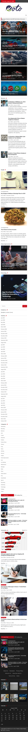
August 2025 (3, 342)
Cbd (2, 433)
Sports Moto (13, 728)
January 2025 (3, 358)
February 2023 (4, 409)
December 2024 (4, 360)
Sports (2, 480)
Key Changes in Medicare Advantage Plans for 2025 (13, 193)
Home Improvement (6, 261)
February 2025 (4, 356)
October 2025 (3, 338)
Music (2, 469)
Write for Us (8, 673)
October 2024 (3, 364)
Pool (2, 475)
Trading (2, 489)
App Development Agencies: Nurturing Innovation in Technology (12, 294)
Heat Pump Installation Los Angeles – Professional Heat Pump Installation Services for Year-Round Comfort (13, 265)
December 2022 (4, 414)
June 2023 (3, 400)
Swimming (3, 484)
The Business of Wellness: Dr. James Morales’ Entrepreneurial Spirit (17, 102)
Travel (2, 491)
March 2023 (3, 407)
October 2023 (3, 391)
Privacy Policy (19, 670)
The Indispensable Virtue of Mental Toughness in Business (16, 119)
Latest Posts (5, 495)
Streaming (3, 482)
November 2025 (4, 335)
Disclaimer (12, 670)
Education (3, 437)
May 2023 (3, 403)
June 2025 (3, 347)
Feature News (3, 442)
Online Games (3, 473)
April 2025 (3, 351)
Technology (3, 486)
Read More (3, 206)
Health (2, 455)
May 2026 (3, 322)
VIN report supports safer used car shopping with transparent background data (12, 554)
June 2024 (3, 373)
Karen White (4, 33)
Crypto (2, 435)
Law (2, 460)
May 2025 (3, 349)
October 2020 (3, 420)
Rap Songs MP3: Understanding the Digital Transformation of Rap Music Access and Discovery (16, 507)
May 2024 (3, 376)
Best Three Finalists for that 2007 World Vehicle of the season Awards (13, 20)
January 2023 (3, 412)
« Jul (2, 724)
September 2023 (4, 394)
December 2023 (4, 387)
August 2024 (3, 369)
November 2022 (4, 416)
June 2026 (3, 320)
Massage (2, 466)
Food (2, 446)
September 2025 (4, 340)
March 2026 (3, 326)
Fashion (2, 439)
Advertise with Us (17, 673)
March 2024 (3, 380)
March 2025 (3, 353)
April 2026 (3, 324)
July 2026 (3, 317)
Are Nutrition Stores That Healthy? (10, 91)
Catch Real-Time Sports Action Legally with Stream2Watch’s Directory (16, 501)
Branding (3, 428)
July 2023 (3, 398)
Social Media (3, 477)
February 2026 (4, 329)
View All (24, 530)
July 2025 (3, 344)
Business (2, 430)
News (2, 471)
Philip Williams (11, 503)
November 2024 (4, 362)
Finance (2, 444)
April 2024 (3, 378)
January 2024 (3, 385)
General (2, 453)
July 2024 (3, 371)
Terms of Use (12, 676)
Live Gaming (3, 462)
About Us (5, 670)
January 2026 (3, 331)
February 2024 (4, 382)
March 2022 (3, 418)
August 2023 (3, 396)
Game (2, 448)
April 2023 (3, 405)
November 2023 (4, 389)
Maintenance (3, 464)
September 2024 (4, 367)
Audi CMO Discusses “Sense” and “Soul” (14, 31)
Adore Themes (6, 730)
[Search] (26, 15)
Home (18, 676)
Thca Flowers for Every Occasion (8, 229)
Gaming (2, 451)
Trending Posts (19, 495)
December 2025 (4, 333)
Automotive (5, 29)
